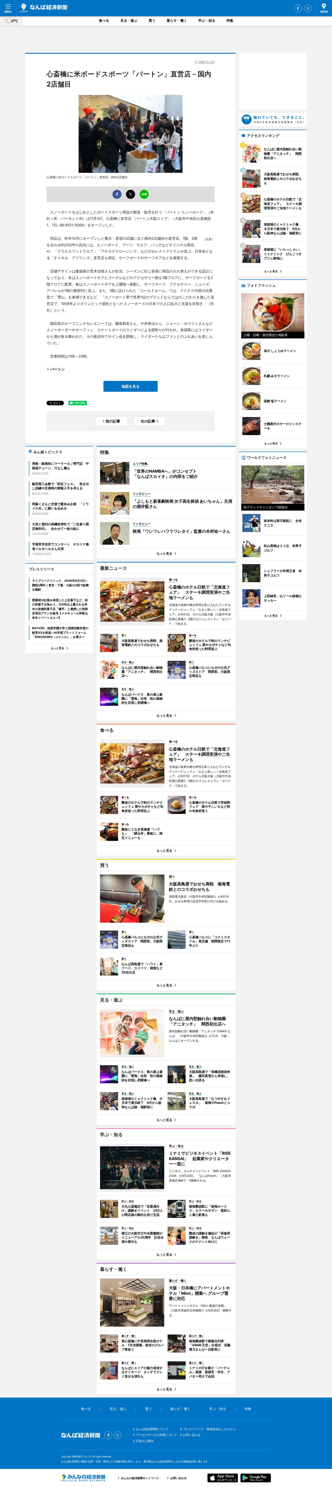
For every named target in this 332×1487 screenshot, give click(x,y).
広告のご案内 (145, 1441)
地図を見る (131, 386)
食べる (104, 20)
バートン (57, 369)
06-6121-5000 (71, 225)
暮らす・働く (177, 20)
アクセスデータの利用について (156, 1435)
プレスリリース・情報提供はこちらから (209, 1429)
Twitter (308, 8)
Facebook (298, 8)
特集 (230, 20)
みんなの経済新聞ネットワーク (83, 1478)
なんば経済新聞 (43, 7)
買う (152, 20)
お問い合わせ (192, 1435)
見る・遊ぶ (128, 20)
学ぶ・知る (206, 20)
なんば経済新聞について (152, 1429)
